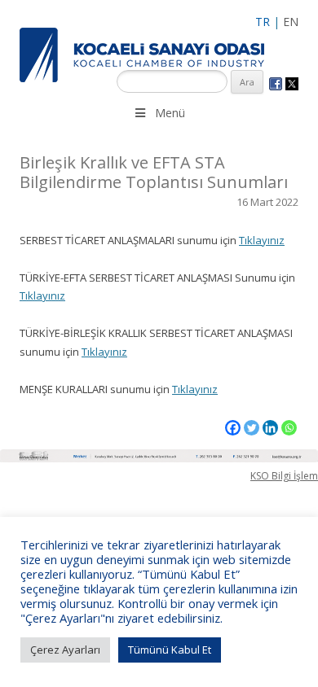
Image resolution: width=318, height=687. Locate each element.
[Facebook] (233, 427)
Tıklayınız (262, 240)
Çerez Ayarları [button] (65, 649)
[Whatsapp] (289, 427)
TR (262, 21)
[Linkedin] (270, 427)
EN (290, 21)
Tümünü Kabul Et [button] (169, 649)
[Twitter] (251, 427)
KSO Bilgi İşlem (284, 476)
